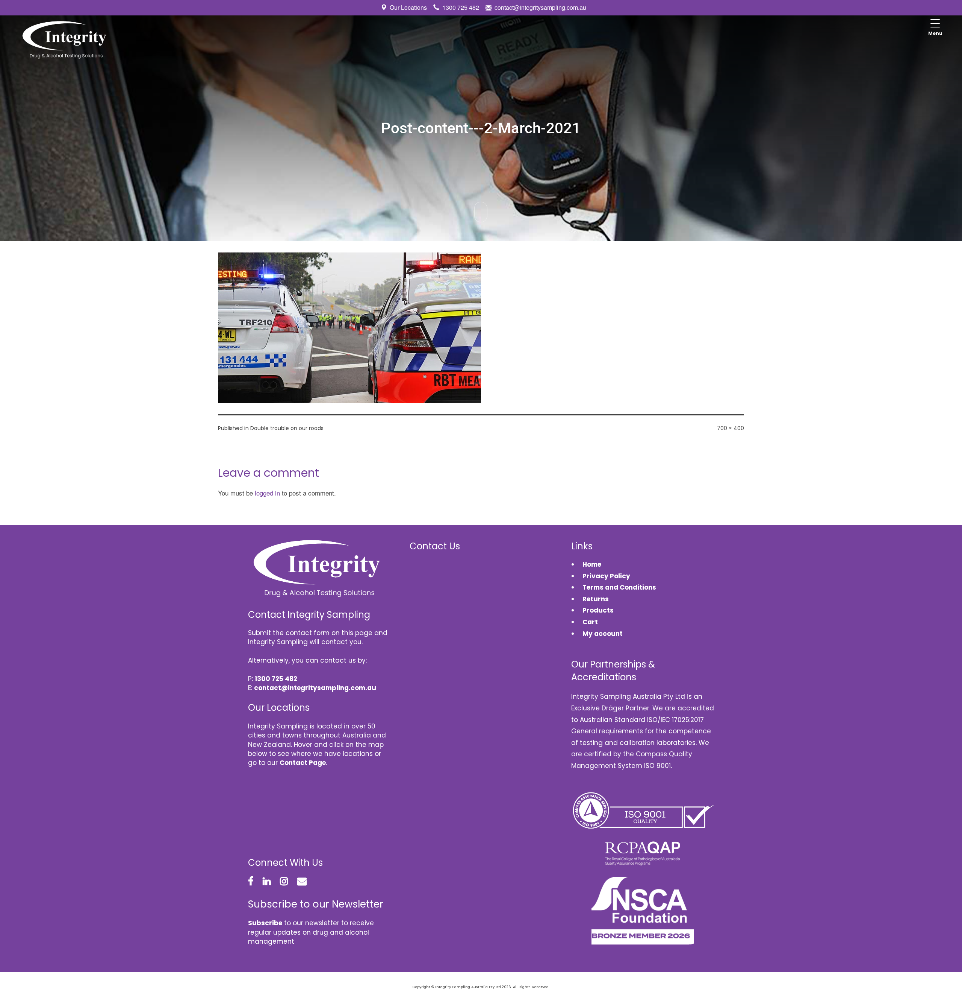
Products (598, 610)
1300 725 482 (460, 7)
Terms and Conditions (619, 587)
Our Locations (408, 7)
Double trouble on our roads (287, 428)
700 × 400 (730, 428)
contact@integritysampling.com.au (540, 7)
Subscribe (265, 922)
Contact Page (303, 762)
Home (591, 564)
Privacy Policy (606, 576)
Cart (590, 621)
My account (602, 633)
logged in (267, 492)
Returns (595, 599)
